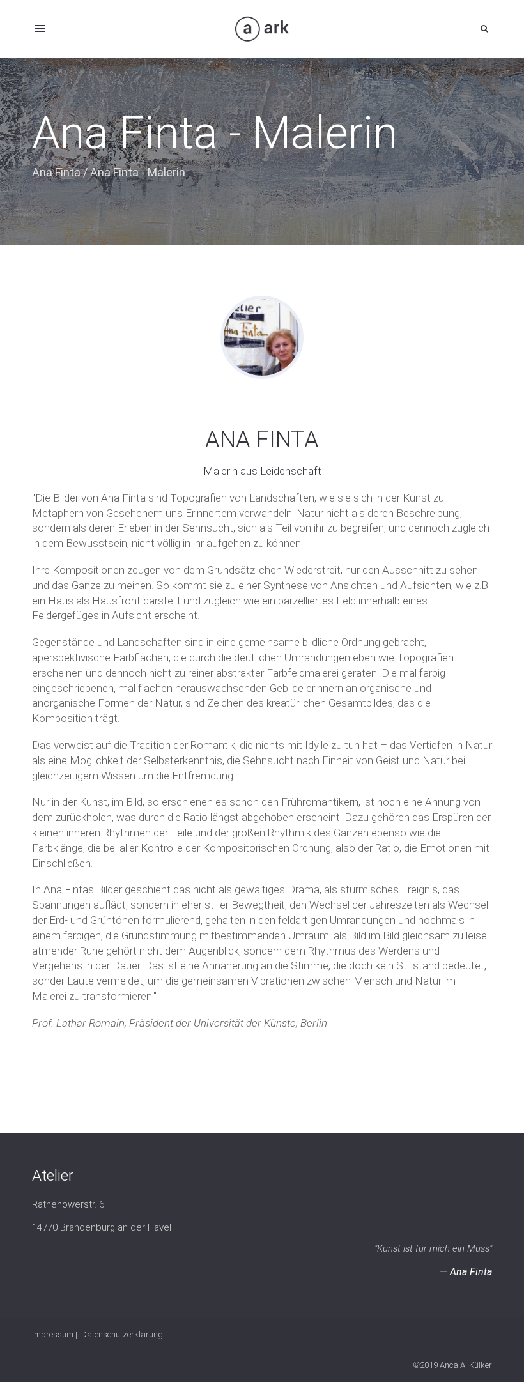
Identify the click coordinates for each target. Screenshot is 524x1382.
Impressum (52, 1334)
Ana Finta (56, 172)
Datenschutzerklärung (122, 1334)
